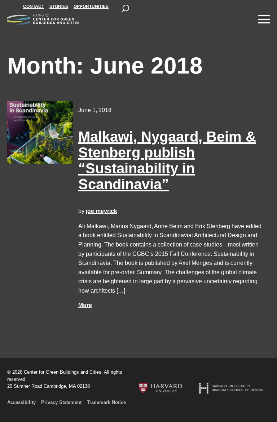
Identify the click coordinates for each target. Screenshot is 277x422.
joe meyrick (101, 211)
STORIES (58, 6)
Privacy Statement (61, 402)
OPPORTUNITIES (91, 6)
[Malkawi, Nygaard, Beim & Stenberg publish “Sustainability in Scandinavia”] (40, 132)
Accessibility (21, 402)
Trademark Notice (106, 402)
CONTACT (33, 6)
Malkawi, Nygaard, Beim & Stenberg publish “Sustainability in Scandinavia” (167, 160)
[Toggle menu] (264, 19)
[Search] (125, 9)
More (85, 305)
